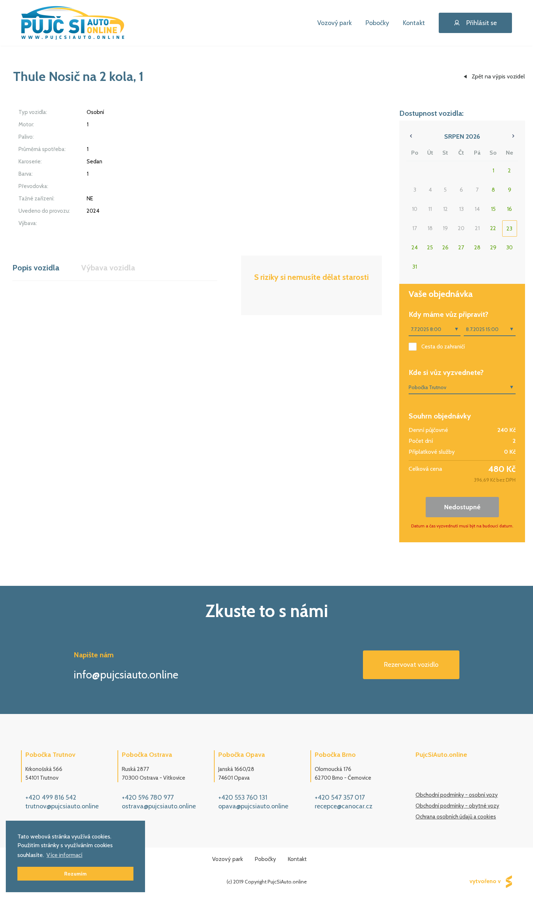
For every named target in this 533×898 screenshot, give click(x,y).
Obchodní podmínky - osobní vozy (457, 795)
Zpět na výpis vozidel (498, 76)
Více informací (64, 855)
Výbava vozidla (108, 268)
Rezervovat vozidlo (411, 665)
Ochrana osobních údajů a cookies (456, 816)
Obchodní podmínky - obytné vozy (457, 806)
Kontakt (414, 23)
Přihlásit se (481, 23)
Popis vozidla (35, 268)
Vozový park (334, 23)
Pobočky (377, 23)
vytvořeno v (486, 880)
